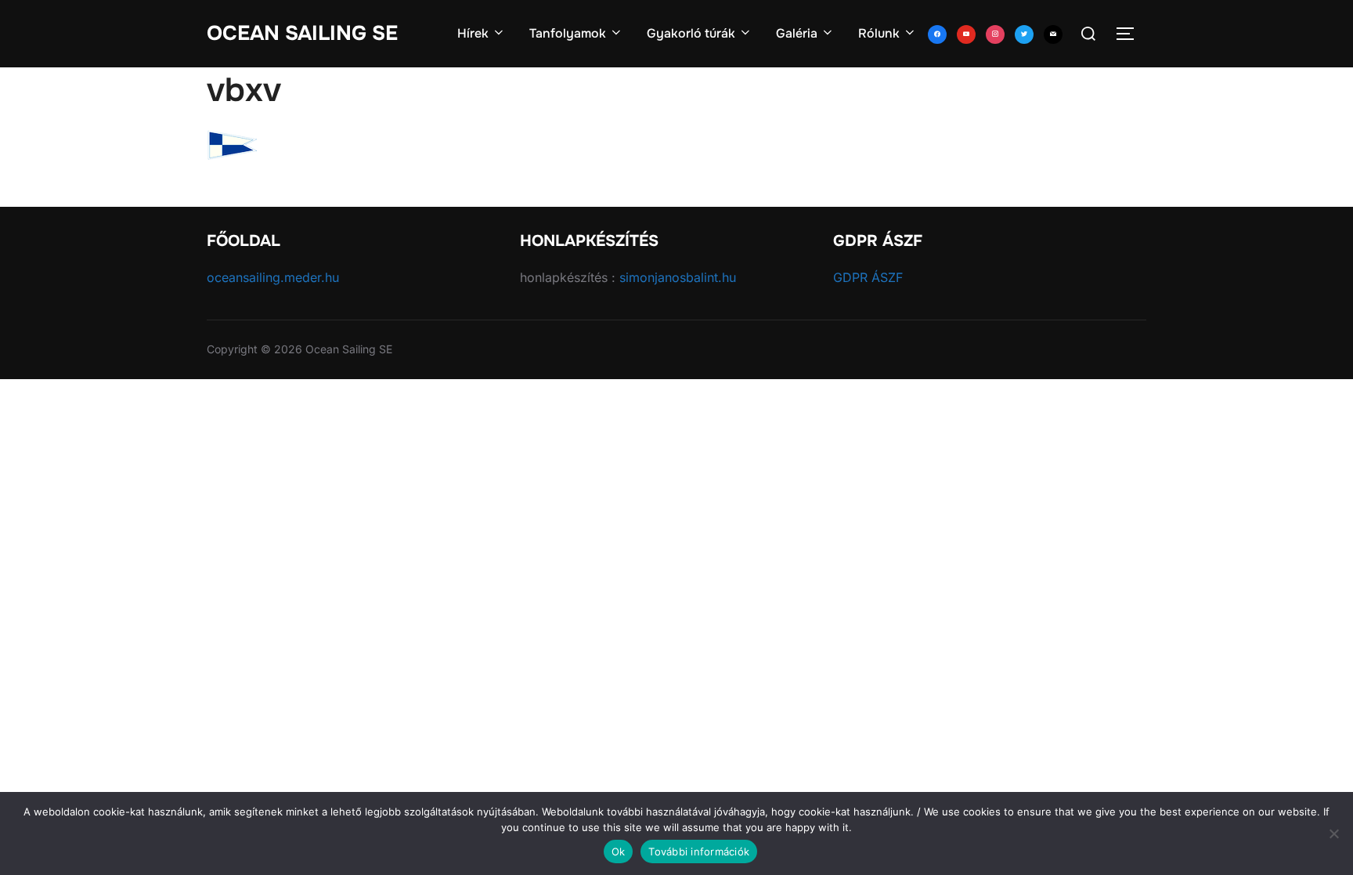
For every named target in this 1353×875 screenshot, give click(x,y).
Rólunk (879, 33)
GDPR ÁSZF (868, 277)
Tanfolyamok (567, 33)
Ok (619, 851)
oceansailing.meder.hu (273, 277)
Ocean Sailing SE (302, 33)
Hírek (473, 33)
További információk (698, 851)
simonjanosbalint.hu (677, 277)
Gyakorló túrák (691, 33)
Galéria (796, 33)
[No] (1333, 833)
